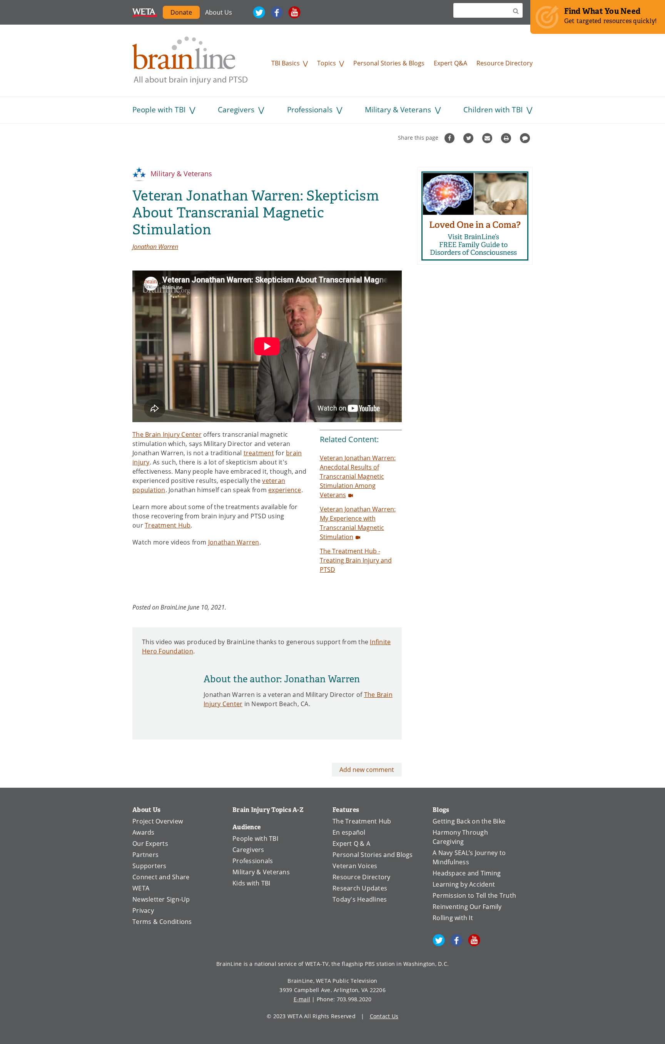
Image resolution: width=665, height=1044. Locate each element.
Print (507, 138)
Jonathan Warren (155, 246)
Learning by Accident (464, 884)
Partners (145, 854)
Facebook (277, 12)
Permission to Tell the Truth (474, 895)
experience (284, 490)
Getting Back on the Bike (469, 821)
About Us (218, 12)
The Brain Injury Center (167, 434)
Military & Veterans (398, 109)
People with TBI (158, 109)
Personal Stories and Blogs (372, 854)
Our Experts (150, 843)
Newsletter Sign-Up (161, 899)
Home (190, 60)
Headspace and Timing (467, 873)
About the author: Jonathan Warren (282, 679)
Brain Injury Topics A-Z (268, 810)
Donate (181, 12)
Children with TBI (493, 109)
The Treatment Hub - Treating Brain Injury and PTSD (356, 560)
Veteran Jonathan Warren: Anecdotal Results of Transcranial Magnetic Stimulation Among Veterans (358, 476)
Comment (526, 138)
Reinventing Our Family (467, 906)
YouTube (294, 12)
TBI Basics (285, 63)
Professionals (309, 109)
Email (488, 138)
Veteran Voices (355, 866)
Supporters (149, 866)
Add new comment (366, 769)
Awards (143, 832)
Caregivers (236, 109)
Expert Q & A (351, 843)
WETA (144, 12)
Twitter (259, 12)
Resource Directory (504, 63)
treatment (259, 453)
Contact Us (384, 1016)
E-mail (302, 999)
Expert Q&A (450, 63)
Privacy (143, 910)
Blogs (441, 810)
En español (349, 832)
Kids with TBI (251, 883)
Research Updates (359, 888)
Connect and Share (160, 877)
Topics (326, 63)
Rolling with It (453, 918)
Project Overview (157, 821)
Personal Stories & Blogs (388, 63)
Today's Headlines (359, 899)
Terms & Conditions (162, 921)
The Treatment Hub (361, 821)
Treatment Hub (167, 525)
